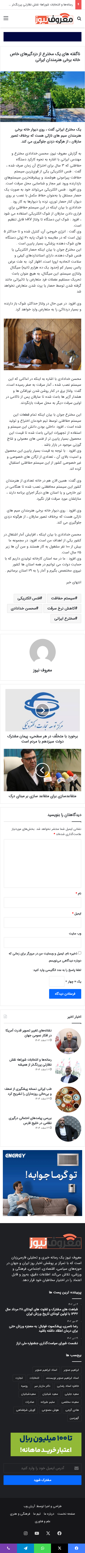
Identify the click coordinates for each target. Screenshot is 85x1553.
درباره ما (49, 1513)
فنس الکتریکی (28, 598)
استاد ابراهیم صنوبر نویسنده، (62, 1378)
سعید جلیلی (72, 1394)
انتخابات (34, 1378)
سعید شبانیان (50, 1394)
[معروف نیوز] (54, 18)
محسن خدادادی (23, 608)
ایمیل (76, 913)
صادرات (29, 1402)
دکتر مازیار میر (42, 1386)
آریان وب (29, 1506)
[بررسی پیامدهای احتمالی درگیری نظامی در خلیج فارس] (68, 1129)
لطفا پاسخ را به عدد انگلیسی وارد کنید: (57, 970)
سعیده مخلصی (70, 1402)
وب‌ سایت (75, 933)
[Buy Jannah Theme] (42, 36)
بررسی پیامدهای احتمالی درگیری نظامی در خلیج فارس (30, 1120)
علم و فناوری (42, 1521)
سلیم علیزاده (48, 1402)
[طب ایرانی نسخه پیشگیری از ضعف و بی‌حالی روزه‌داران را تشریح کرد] (68, 1099)
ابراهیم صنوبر (71, 1370)
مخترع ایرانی (64, 618)
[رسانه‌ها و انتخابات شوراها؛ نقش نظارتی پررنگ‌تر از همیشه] (68, 1070)
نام (78, 893)
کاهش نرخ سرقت (61, 608)
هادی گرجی (72, 1410)
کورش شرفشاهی (25, 1410)
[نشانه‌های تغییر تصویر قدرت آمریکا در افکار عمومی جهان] (68, 1041)
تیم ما (37, 1513)
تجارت (19, 1378)
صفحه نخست (66, 1513)
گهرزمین (74, 1418)
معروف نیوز (42, 670)
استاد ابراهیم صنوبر (46, 1370)
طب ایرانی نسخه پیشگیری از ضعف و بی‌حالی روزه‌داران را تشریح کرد (28, 1091)
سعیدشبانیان (28, 1394)
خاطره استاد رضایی (68, 1386)
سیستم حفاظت (63, 598)
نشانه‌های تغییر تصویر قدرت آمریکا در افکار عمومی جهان (29, 1033)
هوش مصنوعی (50, 1410)
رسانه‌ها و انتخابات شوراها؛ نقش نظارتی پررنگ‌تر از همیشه (30, 1062)
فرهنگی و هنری (20, 1513)
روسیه (24, 1386)
